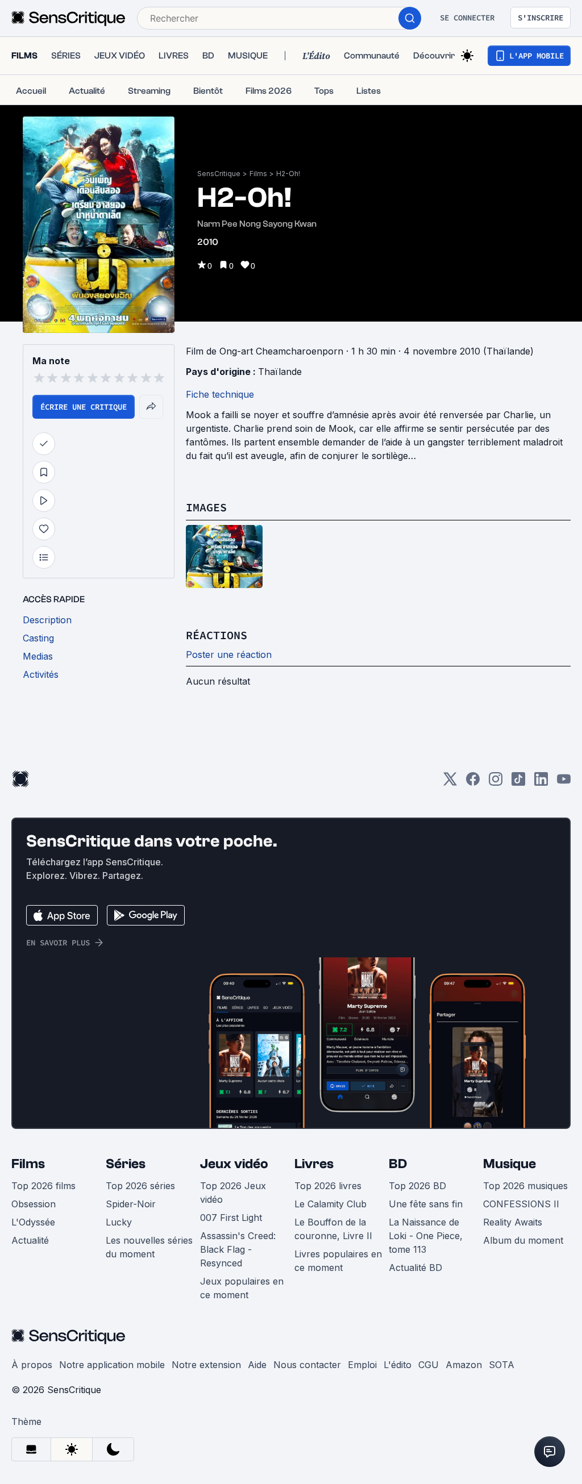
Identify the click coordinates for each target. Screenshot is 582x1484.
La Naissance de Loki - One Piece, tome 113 (426, 1235)
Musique (509, 1164)
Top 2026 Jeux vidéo (233, 1192)
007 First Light (231, 1217)
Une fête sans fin (426, 1204)
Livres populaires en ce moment (338, 1260)
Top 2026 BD (417, 1185)
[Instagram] (495, 782)
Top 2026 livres (327, 1185)
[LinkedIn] (541, 782)
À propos (31, 1364)
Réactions (216, 635)
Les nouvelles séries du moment (149, 1247)
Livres (314, 1164)
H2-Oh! (288, 173)
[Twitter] (450, 782)
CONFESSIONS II (521, 1204)
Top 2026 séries (140, 1185)
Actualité (30, 1240)
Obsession (33, 1204)
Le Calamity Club (330, 1204)
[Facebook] (473, 782)
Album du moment (523, 1240)
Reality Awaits (512, 1222)
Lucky (119, 1222)
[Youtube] (564, 782)
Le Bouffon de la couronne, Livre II (333, 1228)
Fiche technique (220, 394)
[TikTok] (518, 782)
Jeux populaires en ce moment (242, 1287)
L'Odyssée (33, 1222)
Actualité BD (415, 1267)
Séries (126, 1164)
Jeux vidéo (234, 1164)
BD (398, 1164)
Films (258, 173)
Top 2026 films (43, 1185)
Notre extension (206, 1364)
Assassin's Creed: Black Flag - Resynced (238, 1249)
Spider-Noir (131, 1204)
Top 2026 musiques (525, 1185)
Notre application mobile (112, 1364)
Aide (257, 1364)
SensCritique (218, 173)
